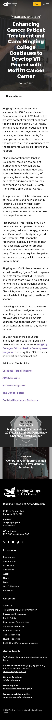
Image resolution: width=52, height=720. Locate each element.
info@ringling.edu (11, 680)
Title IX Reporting (11, 634)
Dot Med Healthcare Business (20, 400)
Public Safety (9, 618)
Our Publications (11, 586)
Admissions (8, 569)
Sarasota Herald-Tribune (17, 370)
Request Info (9, 557)
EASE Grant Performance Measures (20, 643)
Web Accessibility (11, 630)
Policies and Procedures (14, 614)
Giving (6, 582)
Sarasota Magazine (14, 385)
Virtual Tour (9, 565)
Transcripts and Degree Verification (20, 610)
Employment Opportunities (16, 622)
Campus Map (9, 561)
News (6, 578)
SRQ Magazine (11, 378)
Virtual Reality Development (26, 17)
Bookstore (8, 590)
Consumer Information (14, 626)
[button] (47, 4)
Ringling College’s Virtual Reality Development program (25, 348)
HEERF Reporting (11, 639)
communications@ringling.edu (17, 688)
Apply (6, 574)
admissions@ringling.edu (14, 671)
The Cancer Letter (13, 392)
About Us (7, 605)
